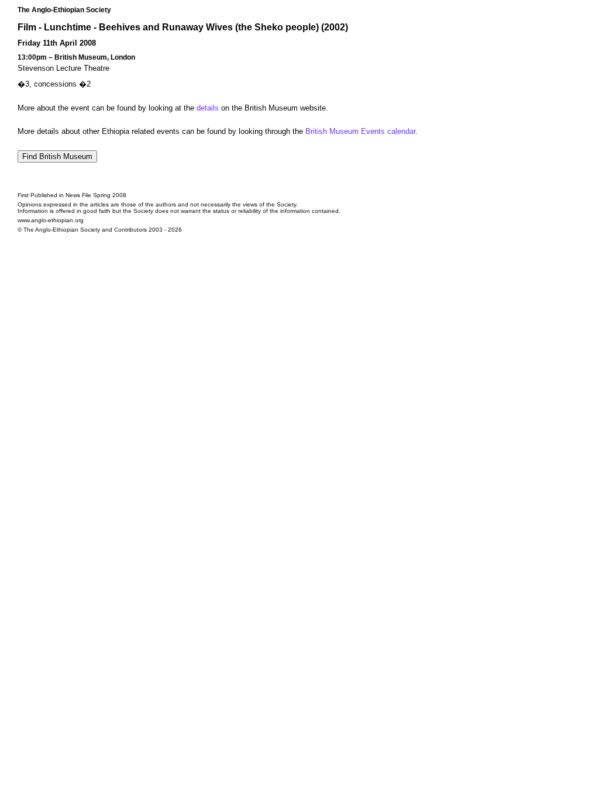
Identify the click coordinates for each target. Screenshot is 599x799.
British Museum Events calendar (360, 131)
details (208, 108)
